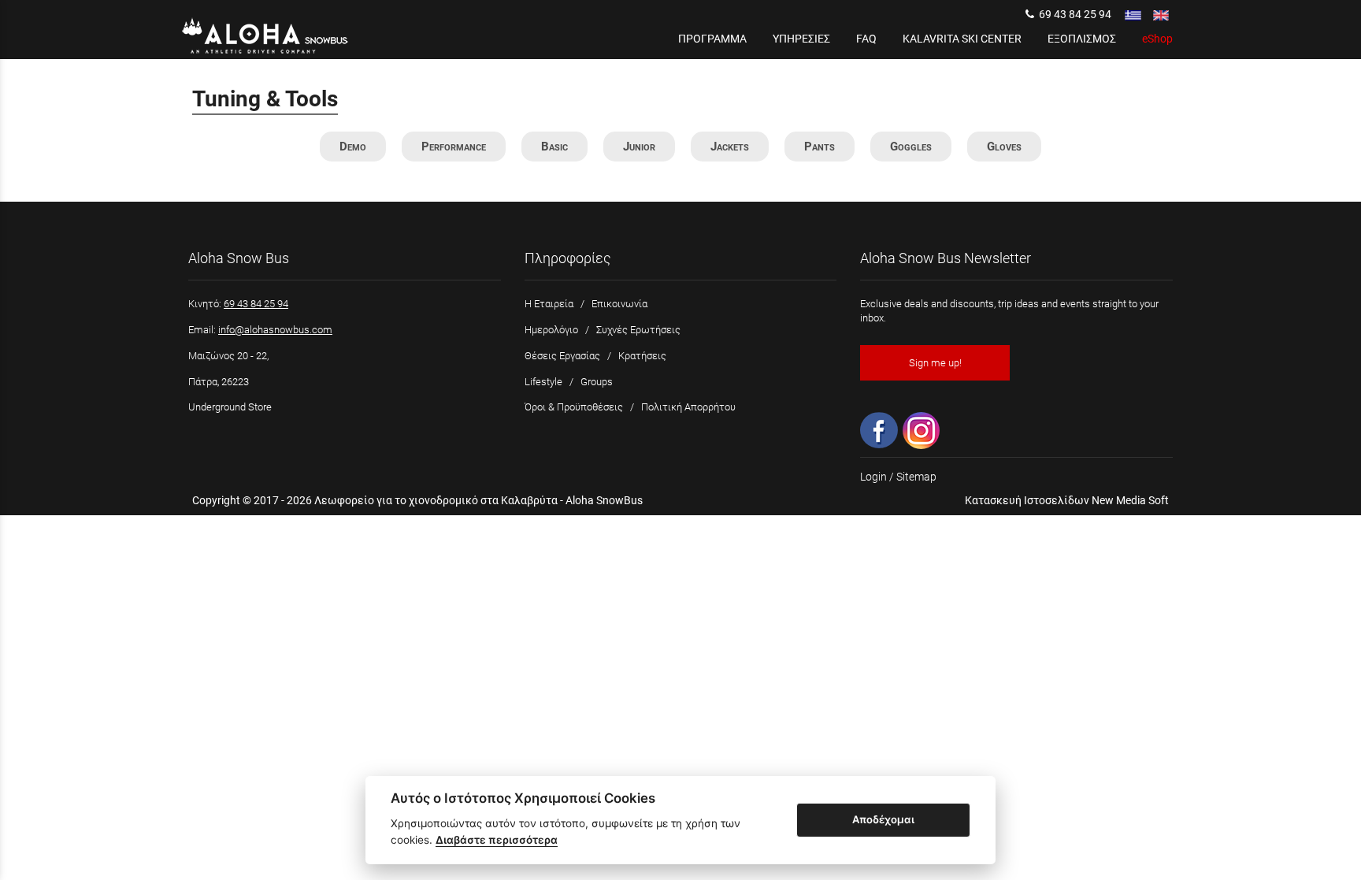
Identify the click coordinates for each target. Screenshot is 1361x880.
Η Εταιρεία (549, 304)
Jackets (729, 146)
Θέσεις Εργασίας (562, 356)
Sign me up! (935, 363)
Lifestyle (543, 382)
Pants (819, 146)
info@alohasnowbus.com (275, 330)
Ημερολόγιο (551, 330)
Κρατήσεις (642, 356)
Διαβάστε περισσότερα (497, 840)
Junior (639, 146)
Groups (596, 382)
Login (873, 476)
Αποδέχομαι (883, 819)
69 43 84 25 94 (1072, 14)
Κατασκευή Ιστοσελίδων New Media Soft (1067, 500)
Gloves (1004, 146)
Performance (453, 146)
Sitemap (916, 476)
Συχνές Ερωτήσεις (638, 330)
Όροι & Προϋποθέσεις (574, 407)
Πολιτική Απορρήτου (688, 407)
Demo (352, 146)
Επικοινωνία (619, 304)
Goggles (911, 146)
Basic (554, 146)
